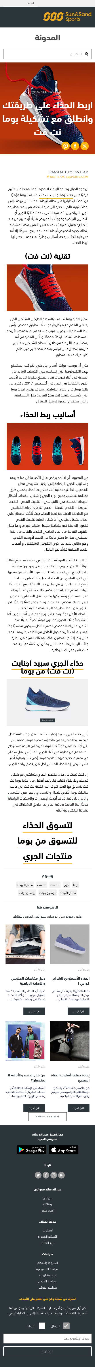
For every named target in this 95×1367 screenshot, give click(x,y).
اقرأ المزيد (78, 1011)
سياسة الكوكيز (47, 1287)
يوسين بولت (47, 893)
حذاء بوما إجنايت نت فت (56, 194)
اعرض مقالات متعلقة (47, 1116)
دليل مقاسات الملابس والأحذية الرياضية (28, 980)
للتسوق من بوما (47, 839)
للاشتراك (47, 1351)
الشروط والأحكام (47, 1262)
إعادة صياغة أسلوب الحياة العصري (70, 1077)
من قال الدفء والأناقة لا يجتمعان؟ (26, 1077)
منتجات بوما (79, 792)
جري (66, 885)
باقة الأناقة (83, 970)
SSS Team (68, 174)
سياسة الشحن (47, 1281)
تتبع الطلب (47, 1243)
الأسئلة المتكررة (47, 1236)
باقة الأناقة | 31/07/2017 (48, 91)
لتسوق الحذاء (47, 824)
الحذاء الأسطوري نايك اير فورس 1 (70, 980)
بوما (75, 885)
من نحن (47, 1198)
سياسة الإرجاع (47, 1275)
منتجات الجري (47, 855)
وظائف (47, 1204)
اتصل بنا (48, 1230)
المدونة (47, 36)
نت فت (55, 885)
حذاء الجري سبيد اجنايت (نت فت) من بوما (47, 666)
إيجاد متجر (47, 1210)
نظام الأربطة (25, 885)
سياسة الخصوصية (47, 1269)
